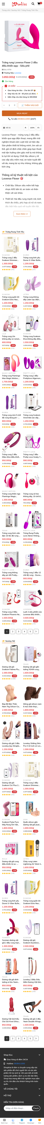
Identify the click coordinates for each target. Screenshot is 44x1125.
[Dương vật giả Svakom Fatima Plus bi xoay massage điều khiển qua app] (11, 653)
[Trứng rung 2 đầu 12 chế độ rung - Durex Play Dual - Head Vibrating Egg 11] (32, 559)
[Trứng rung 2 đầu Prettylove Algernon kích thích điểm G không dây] (32, 362)
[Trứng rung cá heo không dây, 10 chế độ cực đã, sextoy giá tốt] (32, 480)
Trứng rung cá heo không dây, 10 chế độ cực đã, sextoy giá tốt (32, 496)
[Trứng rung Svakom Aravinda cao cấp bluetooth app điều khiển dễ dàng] (32, 401)
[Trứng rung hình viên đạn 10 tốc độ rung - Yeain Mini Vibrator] (11, 520)
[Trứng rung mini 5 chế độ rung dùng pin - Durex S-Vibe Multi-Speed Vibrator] (11, 401)
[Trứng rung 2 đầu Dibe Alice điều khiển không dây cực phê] (11, 441)
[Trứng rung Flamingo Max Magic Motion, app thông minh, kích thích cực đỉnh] (11, 362)
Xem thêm (21, 214)
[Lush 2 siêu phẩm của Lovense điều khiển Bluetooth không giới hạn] (32, 598)
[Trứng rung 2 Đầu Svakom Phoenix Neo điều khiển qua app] (11, 598)
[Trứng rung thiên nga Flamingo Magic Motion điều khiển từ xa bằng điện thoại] (11, 480)
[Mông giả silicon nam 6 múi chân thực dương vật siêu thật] (32, 693)
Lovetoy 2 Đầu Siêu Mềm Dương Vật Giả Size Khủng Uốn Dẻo (32, 982)
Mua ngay (22, 113)
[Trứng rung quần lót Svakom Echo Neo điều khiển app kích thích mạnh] (11, 283)
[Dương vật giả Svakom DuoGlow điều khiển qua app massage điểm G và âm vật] (32, 927)
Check (36, 1108)
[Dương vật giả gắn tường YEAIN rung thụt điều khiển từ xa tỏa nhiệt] (32, 653)
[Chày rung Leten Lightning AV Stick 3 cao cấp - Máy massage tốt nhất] (32, 848)
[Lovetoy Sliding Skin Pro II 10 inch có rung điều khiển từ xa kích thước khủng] (32, 730)
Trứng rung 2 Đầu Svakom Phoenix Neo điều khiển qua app (11, 614)
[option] (22, 36)
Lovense (18, 73)
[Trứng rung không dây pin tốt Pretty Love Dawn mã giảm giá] (11, 559)
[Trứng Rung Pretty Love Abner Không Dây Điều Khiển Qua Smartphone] (32, 520)
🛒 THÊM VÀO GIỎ (30, 105)
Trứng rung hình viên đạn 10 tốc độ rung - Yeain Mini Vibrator (11, 535)
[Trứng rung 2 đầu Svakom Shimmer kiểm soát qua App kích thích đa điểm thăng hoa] (11, 244)
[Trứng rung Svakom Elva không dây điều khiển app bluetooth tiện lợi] (32, 323)
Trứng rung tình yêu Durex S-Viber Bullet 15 (32, 260)
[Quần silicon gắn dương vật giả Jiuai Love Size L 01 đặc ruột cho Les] (32, 808)
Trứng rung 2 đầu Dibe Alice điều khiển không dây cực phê (11, 457)
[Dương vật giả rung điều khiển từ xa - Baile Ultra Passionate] (11, 848)
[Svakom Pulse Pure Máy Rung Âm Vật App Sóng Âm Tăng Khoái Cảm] (11, 808)
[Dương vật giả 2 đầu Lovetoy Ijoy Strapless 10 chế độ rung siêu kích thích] (11, 730)
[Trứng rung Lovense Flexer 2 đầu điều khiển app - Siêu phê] (22, 36)
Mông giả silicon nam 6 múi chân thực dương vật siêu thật (32, 706)
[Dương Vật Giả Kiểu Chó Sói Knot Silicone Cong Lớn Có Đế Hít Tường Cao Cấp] (11, 1005)
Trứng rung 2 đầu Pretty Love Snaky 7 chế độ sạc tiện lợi (31, 457)
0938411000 (24, 119)
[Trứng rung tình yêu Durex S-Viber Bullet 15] (32, 244)
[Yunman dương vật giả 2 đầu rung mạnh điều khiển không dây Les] (11, 927)
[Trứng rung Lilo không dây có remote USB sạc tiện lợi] (11, 323)
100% (32, 128)
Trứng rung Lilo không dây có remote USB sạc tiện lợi (11, 339)
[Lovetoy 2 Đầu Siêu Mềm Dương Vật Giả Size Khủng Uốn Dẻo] (32, 966)
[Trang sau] (36, 631)
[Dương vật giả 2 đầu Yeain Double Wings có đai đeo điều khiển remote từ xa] (32, 1005)
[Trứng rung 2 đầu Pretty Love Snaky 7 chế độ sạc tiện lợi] (32, 441)
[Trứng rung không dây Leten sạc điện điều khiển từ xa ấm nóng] (32, 283)
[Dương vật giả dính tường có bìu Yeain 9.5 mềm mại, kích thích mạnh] (11, 966)
